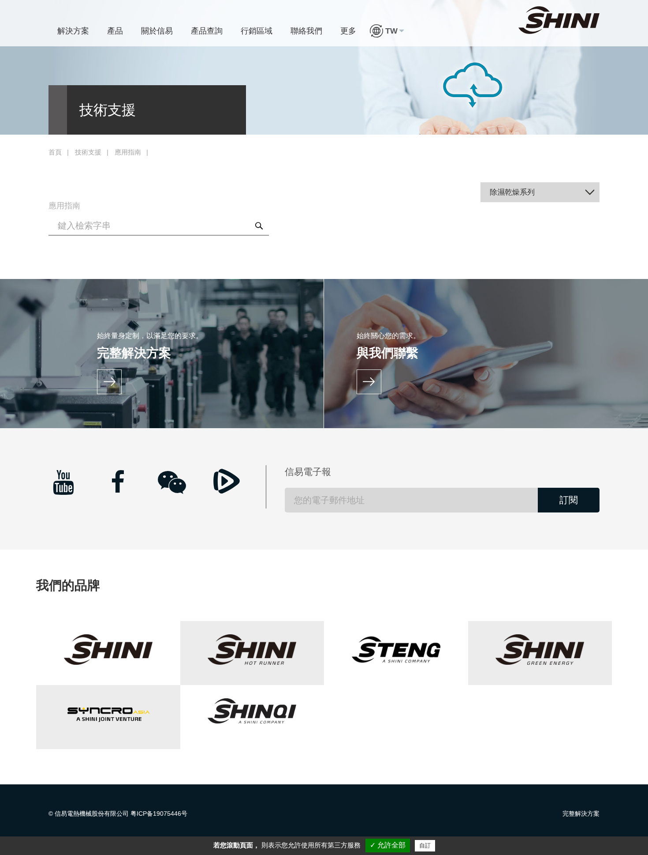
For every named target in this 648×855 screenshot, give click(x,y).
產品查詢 (207, 30)
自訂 (425, 845)
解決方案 (73, 30)
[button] (387, 30)
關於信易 (157, 30)
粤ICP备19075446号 (158, 813)
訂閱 (568, 500)
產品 (115, 30)
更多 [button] (348, 30)
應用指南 (128, 152)
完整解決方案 (581, 813)
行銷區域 (256, 30)
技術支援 (88, 152)
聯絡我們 (306, 30)
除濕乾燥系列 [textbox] (512, 192)
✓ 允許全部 (388, 845)
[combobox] (540, 192)
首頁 (55, 152)
